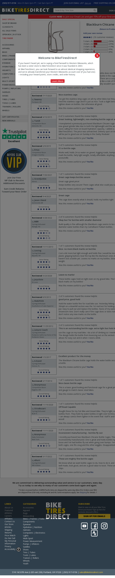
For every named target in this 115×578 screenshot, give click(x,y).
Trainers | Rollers (31, 558)
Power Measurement (32, 541)
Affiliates (8, 518)
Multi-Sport (28, 538)
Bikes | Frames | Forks (33, 518)
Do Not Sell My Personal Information (10, 541)
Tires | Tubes (29, 552)
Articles (8, 527)
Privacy (8, 546)
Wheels (26, 560)
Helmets (27, 530)
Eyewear (27, 524)
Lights (25, 535)
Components (29, 521)
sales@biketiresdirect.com (91, 572)
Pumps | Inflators (31, 544)
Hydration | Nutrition (32, 527)
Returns (8, 532)
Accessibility (10, 549)
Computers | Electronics (34, 532)
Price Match (10, 535)
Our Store (9, 524)
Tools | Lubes (29, 555)
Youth (25, 563)
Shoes (26, 549)
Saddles (26, 546)
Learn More (57, 81)
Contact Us (10, 521)
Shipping (8, 529)
